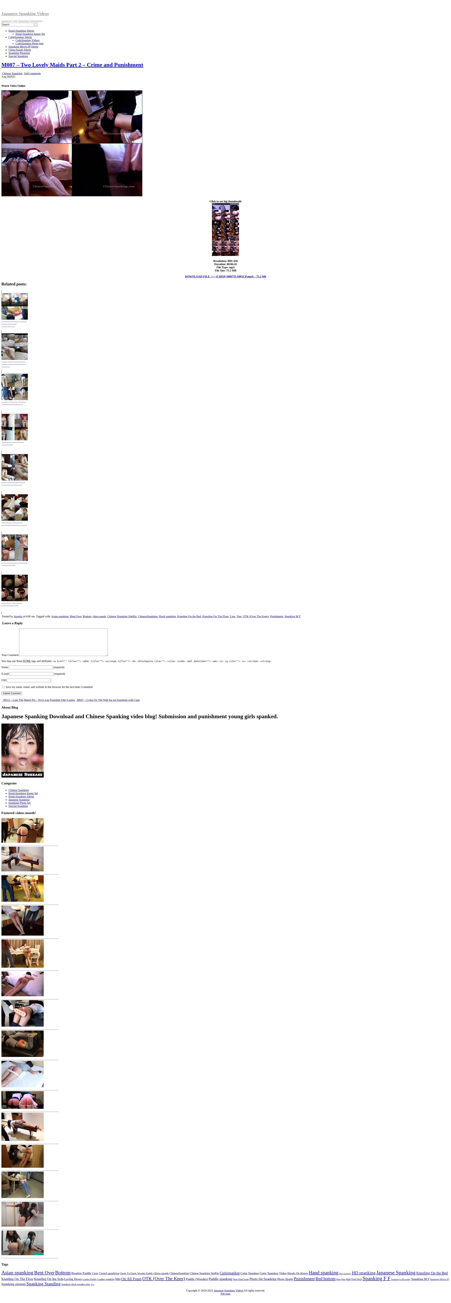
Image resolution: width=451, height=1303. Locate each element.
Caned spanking (109, 1273)
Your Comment (9, 655)
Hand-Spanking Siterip (21, 30)
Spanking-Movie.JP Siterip (23, 46)
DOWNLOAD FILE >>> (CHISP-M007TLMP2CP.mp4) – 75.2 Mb (225, 276)
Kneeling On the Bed (189, 616)
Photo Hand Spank (241, 1279)
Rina (343, 1279)
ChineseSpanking (147, 616)
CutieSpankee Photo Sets (30, 43)
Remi (338, 1279)
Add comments (32, 73)
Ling (232, 616)
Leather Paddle (89, 1279)
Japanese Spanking (19, 799)
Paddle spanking (220, 1279)
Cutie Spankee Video (273, 1273)
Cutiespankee (230, 1273)
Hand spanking (167, 616)
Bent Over (75, 616)
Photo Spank (285, 1279)
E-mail (5, 673)
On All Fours (131, 1279)
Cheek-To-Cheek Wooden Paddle (136, 1273)
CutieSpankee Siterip (20, 37)
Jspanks (18, 616)
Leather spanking (106, 1279)
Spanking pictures (13, 1284)
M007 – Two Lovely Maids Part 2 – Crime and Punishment (72, 65)
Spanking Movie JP (439, 1279)
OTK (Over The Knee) (256, 616)
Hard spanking (345, 1274)
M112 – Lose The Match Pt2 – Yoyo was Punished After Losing (39, 700)
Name (4, 667)
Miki (118, 1279)
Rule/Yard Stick (354, 1279)
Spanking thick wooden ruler (75, 1284)
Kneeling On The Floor (215, 616)
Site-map (225, 1293)
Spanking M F (293, 616)
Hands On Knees (297, 1273)
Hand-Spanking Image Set (30, 33)
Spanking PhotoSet (19, 53)
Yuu (92, 1285)
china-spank (99, 616)
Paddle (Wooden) (197, 1279)
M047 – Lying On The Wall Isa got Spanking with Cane (108, 700)
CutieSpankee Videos (27, 40)
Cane (95, 1273)
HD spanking (364, 1272)
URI (3, 680)
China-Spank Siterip (19, 49)
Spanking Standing (43, 1283)
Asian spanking (60, 616)
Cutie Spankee (249, 1273)
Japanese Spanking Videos (25, 13)
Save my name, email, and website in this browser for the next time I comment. (49, 686)
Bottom (87, 616)
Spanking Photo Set (19, 802)
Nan (239, 616)
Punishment (276, 616)
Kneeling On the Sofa (48, 1279)
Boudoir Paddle (81, 1273)
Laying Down (73, 1279)
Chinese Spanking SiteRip (122, 616)
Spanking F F (376, 1278)
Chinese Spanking (12, 73)
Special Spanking (18, 56)
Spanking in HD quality (400, 1279)
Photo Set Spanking (263, 1279)
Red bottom (326, 1278)
